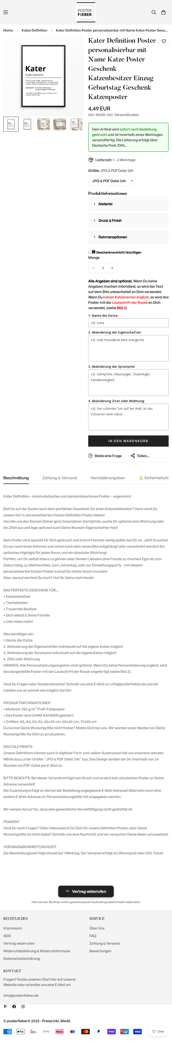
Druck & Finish (110, 220)
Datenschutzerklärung (21, 958)
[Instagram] (23, 1006)
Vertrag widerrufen (89, 891)
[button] (163, 12)
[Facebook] (14, 1006)
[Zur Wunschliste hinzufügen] (164, 41)
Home (8, 30)
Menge (94, 257)
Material (105, 204)
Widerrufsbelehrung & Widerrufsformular (37, 951)
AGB (7, 935)
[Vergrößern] (74, 46)
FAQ (92, 935)
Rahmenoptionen (113, 237)
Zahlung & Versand (104, 943)
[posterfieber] (86, 12)
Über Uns (96, 928)
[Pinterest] (5, 1006)
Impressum (12, 928)
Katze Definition (34, 30)
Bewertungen (100, 951)
